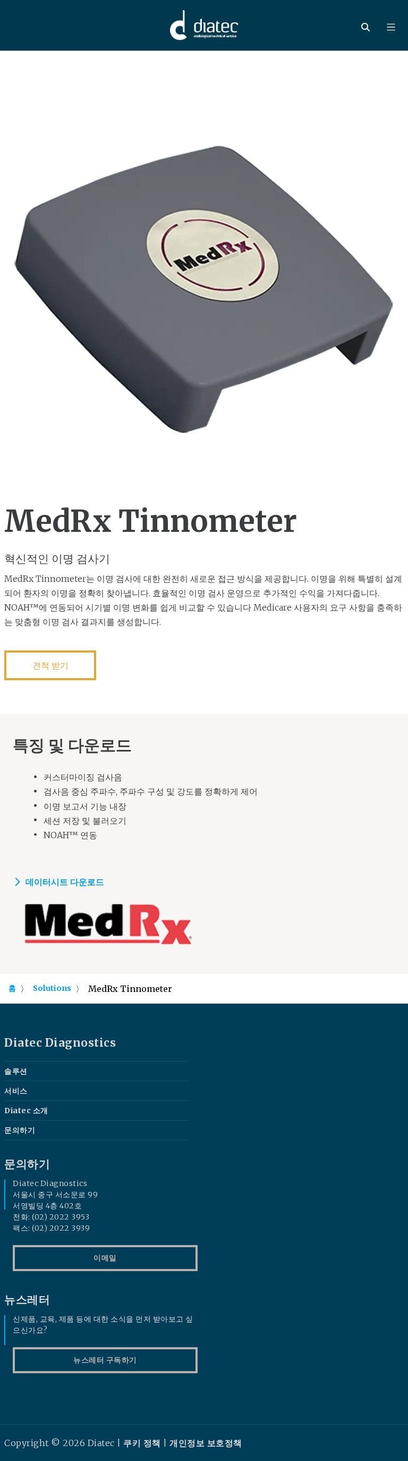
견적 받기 (50, 665)
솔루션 (16, 1071)
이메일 (105, 1258)
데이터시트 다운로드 (65, 881)
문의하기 (19, 1130)
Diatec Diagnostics (60, 1043)
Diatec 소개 (26, 1110)
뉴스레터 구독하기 (105, 1360)
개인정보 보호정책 (205, 1443)
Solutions (52, 988)
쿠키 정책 (142, 1443)
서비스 (16, 1091)
